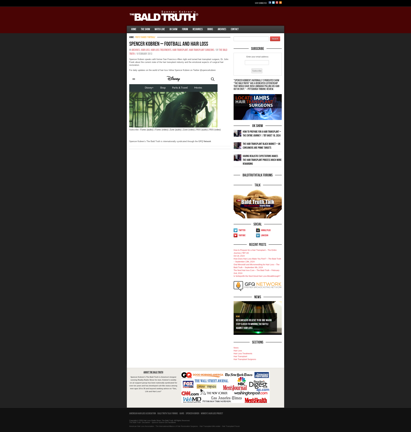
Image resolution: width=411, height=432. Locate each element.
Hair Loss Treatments (161, 50)
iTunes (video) (161, 129)
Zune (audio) (175, 129)
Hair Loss (145, 50)
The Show (145, 29)
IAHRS (181, 413)
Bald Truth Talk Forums (167, 413)
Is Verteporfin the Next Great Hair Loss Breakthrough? (257, 276)
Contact (235, 29)
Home (133, 29)
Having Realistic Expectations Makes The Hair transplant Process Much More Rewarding (262, 159)
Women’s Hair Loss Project (212, 413)
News (238, 316)
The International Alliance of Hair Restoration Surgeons (177, 426)
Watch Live (160, 29)
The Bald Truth (135, 422)
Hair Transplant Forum (231, 426)
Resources (198, 29)
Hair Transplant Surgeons (201, 50)
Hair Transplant (180, 50)
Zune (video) (189, 129)
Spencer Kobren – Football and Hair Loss (168, 44)
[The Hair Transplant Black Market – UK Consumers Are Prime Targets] (237, 145)
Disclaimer (146, 422)
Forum (185, 29)
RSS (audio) (202, 129)
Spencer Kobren (192, 413)
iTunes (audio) (146, 129)
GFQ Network (204, 141)
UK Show (173, 29)
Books (210, 29)
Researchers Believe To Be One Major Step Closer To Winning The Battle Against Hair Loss (254, 324)
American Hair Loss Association (142, 413)
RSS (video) (215, 129)
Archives (222, 29)
